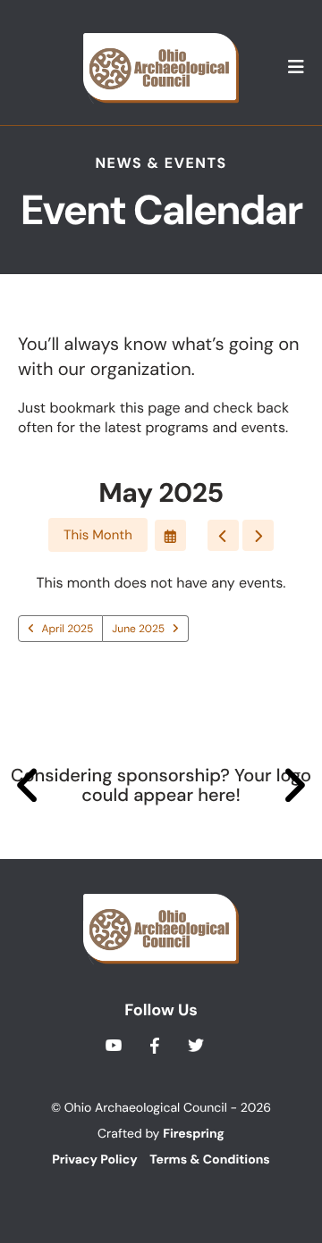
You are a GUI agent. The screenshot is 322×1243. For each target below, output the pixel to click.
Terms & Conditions (209, 1160)
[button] (296, 68)
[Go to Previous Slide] (28, 785)
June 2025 (138, 629)
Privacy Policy (94, 1160)
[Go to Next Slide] (294, 785)
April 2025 (68, 629)
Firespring (194, 1134)
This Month (98, 535)
